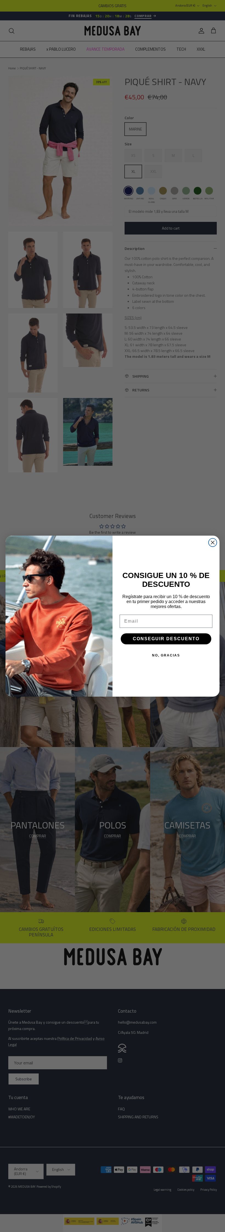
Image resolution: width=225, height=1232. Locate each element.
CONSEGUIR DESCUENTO (166, 638)
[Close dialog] (213, 542)
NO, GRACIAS (166, 655)
